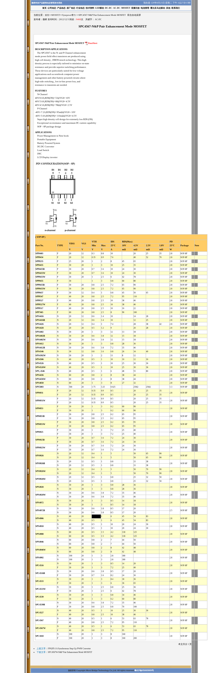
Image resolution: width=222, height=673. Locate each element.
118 (123, 532)
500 (70, 387)
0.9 (102, 257)
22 (135, 308)
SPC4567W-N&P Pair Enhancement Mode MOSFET (70, 652)
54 (135, 516)
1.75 (93, 387)
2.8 (171, 253)
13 (123, 332)
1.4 (102, 316)
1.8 (102, 336)
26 (123, 351)
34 (135, 351)
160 (123, 634)
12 (83, 253)
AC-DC (116, 8)
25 (147, 253)
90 (135, 285)
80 (135, 281)
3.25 (103, 387)
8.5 (112, 391)
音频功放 (135, 8)
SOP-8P (183, 253)
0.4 (93, 292)
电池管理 (145, 8)
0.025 (113, 387)
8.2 (112, 575)
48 (123, 371)
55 (135, 371)
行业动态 (80, 8)
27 (123, 383)
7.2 (112, 285)
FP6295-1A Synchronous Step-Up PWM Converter (69, 648)
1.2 (102, 328)
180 (123, 556)
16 (123, 308)
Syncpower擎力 (69, 15)
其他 (168, 8)
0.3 (93, 253)
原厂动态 (71, 8)
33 (135, 461)
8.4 (112, 579)
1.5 (102, 532)
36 (135, 343)
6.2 (112, 406)
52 (147, 257)
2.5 (102, 277)
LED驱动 (99, 8)
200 (135, 638)
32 (135, 383)
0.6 (93, 316)
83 (147, 516)
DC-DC (108, 8)
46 (135, 300)
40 (135, 257)
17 (123, 508)
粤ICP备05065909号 (144, 670)
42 (123, 277)
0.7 (93, 269)
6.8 (112, 281)
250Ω (136, 387)
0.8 (102, 253)
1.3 (171, 387)
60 (123, 281)
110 (135, 296)
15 (123, 336)
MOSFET (125, 8)
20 (70, 253)
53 (123, 618)
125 (135, 532)
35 (160, 253)
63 (135, 618)
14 (135, 316)
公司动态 (52, 8)
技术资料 (90, 8)
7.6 (112, 257)
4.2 (112, 532)
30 (70, 265)
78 (135, 277)
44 (135, 375)
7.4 (112, 324)
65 (135, 261)
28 (147, 316)
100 (135, 312)
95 (123, 296)
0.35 (93, 257)
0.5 (93, 328)
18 (135, 332)
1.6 (102, 269)
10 (112, 253)
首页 (47, 15)
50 (135, 292)
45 (123, 261)
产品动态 (61, 8)
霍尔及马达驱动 (157, 8)
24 (123, 269)
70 (160, 257)
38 (123, 300)
